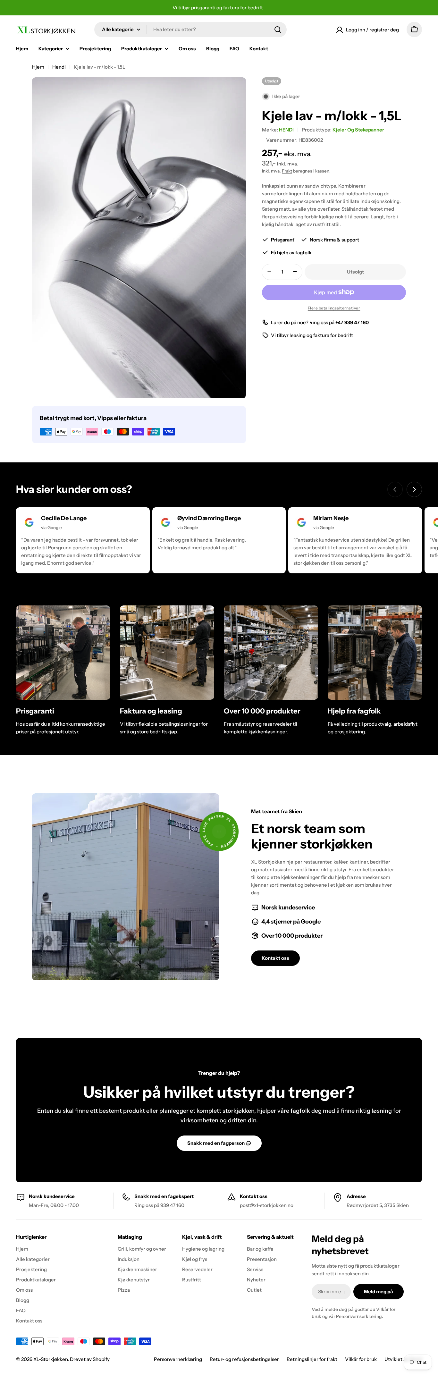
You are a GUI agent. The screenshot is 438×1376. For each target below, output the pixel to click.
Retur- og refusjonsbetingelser (244, 1359)
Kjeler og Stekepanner (358, 130)
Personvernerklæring (178, 1359)
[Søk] (278, 29)
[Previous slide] (395, 489)
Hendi (59, 67)
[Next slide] (414, 489)
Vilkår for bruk (361, 1359)
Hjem (38, 67)
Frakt (287, 170)
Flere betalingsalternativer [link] (334, 307)
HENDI (286, 130)
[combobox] (190, 29)
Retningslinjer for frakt (312, 1359)
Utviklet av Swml (403, 1359)
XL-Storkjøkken (50, 1359)
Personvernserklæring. (359, 1316)
